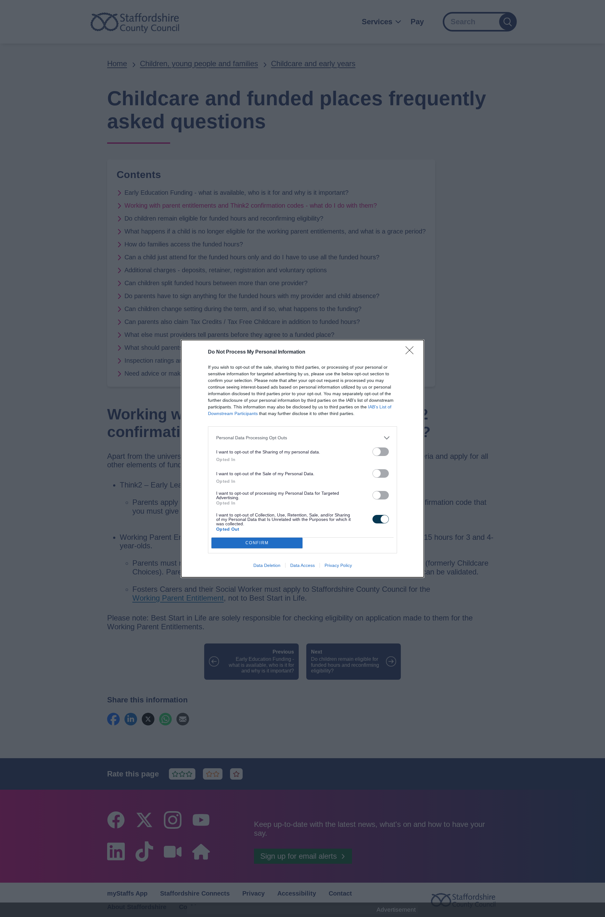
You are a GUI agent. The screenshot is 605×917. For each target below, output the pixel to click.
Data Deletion (266, 565)
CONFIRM (257, 542)
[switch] (380, 451)
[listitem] (302, 438)
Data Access (302, 565)
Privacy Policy (338, 565)
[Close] (412, 352)
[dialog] (302, 458)
